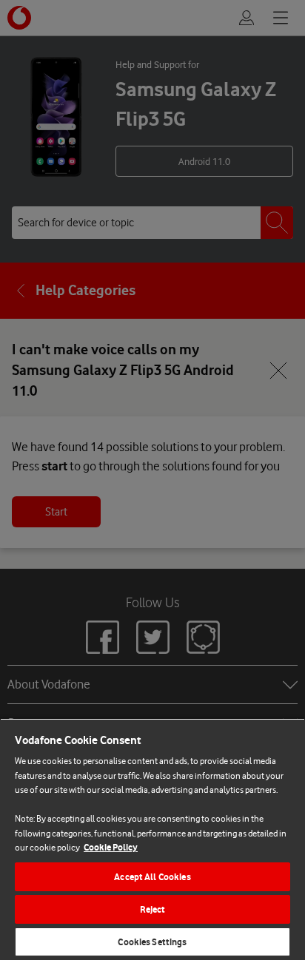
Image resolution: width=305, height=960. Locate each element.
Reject (153, 909)
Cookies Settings (152, 941)
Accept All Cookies (152, 876)
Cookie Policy (111, 847)
